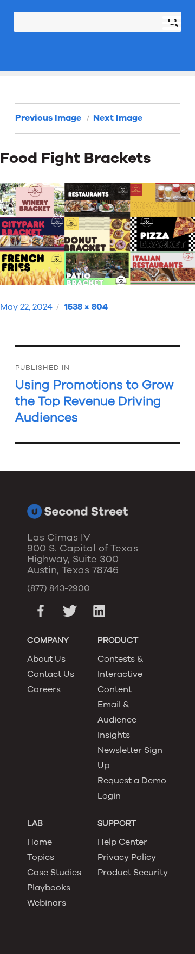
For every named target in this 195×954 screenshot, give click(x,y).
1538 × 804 (86, 307)
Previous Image (48, 118)
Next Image (117, 118)
